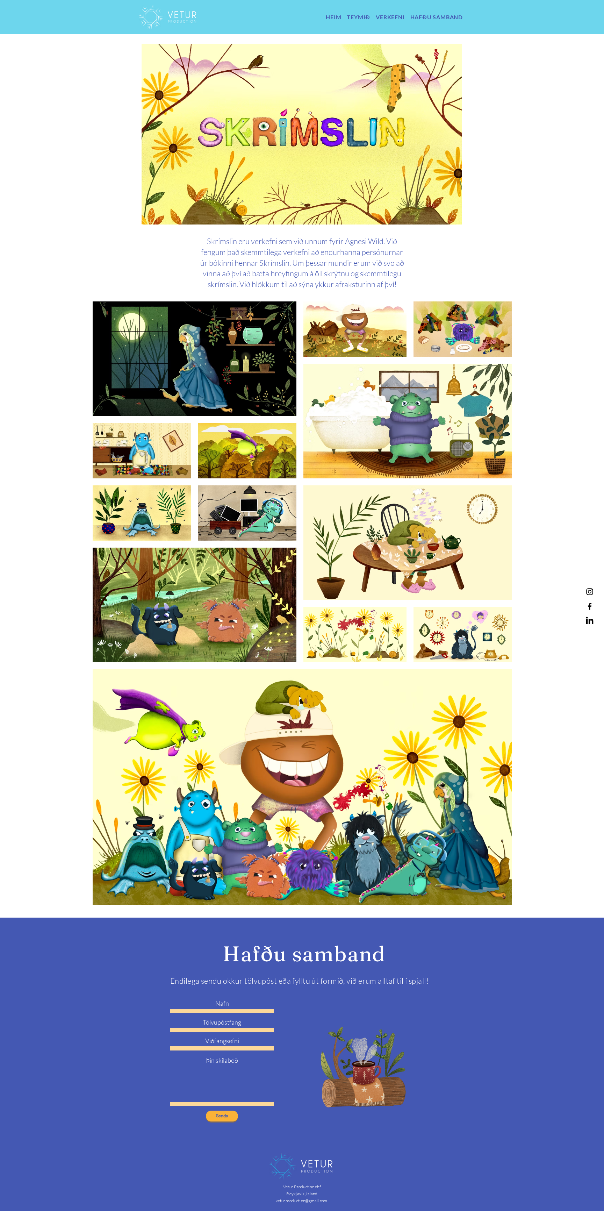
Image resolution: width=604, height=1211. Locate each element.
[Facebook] (589, 606)
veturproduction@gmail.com (302, 1200)
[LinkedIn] (589, 621)
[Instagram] (589, 591)
